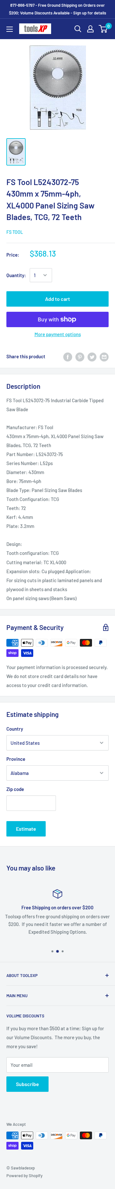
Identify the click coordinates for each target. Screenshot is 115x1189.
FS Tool (14, 232)
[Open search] (77, 28)
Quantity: (16, 275)
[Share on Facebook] (67, 356)
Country (14, 729)
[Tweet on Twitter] (92, 356)
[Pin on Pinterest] (79, 356)
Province (15, 759)
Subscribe (27, 1084)
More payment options (57, 334)
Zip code (15, 789)
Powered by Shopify (24, 1175)
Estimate (26, 829)
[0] (103, 29)
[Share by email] (104, 356)
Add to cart (57, 299)
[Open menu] (9, 29)
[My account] (90, 28)
